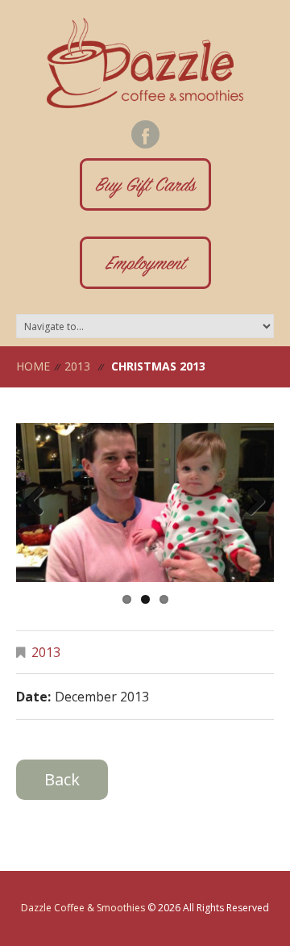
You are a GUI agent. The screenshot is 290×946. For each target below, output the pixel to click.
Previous (40, 502)
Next (250, 502)
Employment (145, 265)
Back (62, 779)
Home (33, 366)
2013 (77, 366)
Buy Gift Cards (145, 186)
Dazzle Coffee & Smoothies (83, 908)
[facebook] (145, 134)
